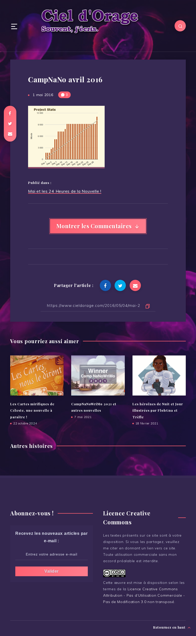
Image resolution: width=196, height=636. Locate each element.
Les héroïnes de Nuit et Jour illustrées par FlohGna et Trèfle (157, 410)
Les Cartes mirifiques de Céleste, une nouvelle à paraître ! (32, 410)
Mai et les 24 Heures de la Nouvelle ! (64, 191)
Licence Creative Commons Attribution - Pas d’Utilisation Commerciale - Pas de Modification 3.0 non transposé (144, 595)
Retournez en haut (170, 627)
